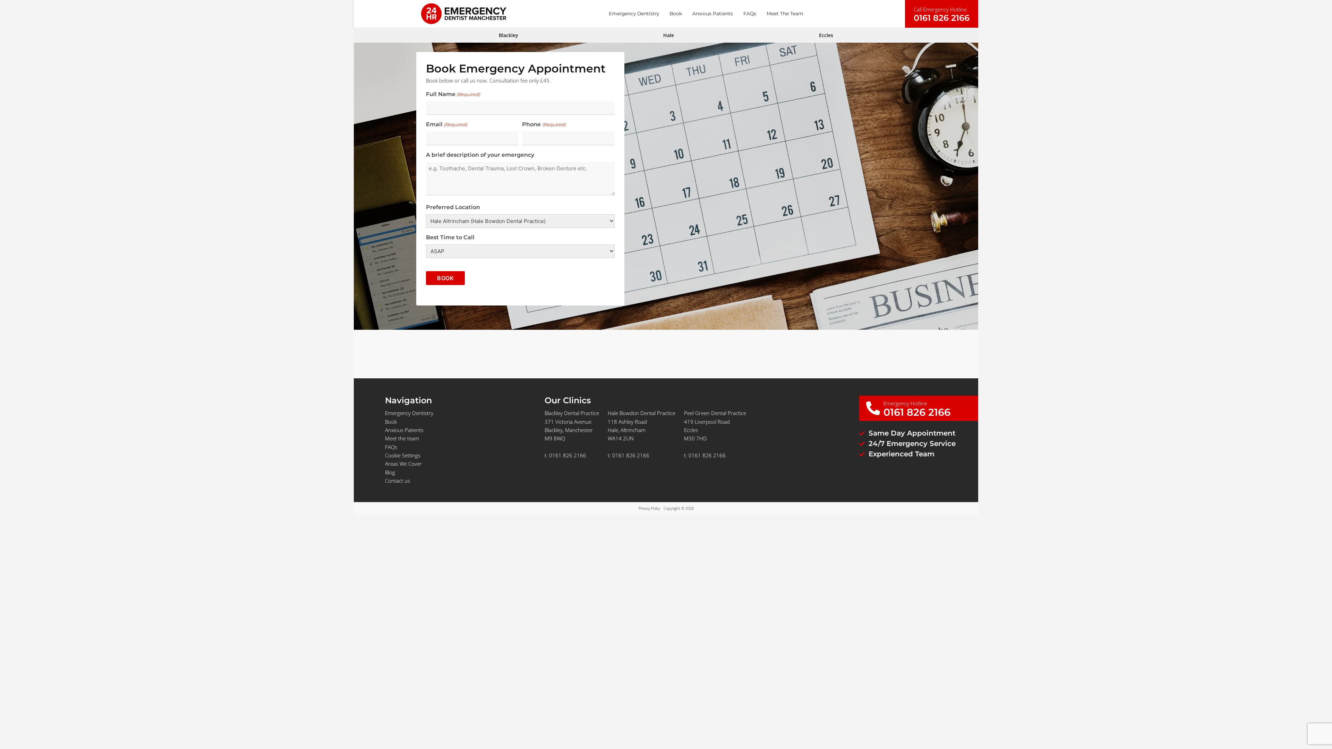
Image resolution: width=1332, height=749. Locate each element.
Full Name (453, 94)
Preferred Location (453, 207)
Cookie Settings (402, 455)
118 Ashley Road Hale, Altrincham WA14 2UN (627, 430)
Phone (543, 124)
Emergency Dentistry (634, 13)
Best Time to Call (450, 237)
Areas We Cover (403, 463)
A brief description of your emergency (480, 155)
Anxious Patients (712, 13)
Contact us (397, 480)
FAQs (749, 13)
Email (446, 124)
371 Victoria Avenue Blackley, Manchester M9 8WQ (569, 430)
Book (675, 13)
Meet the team (785, 13)
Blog (390, 472)
